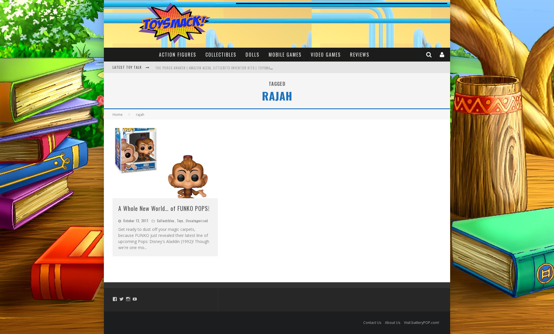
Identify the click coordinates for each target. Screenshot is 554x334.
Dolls (252, 54)
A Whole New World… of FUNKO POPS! (163, 208)
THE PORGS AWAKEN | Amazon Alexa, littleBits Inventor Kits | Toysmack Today (220, 68)
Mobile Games (285, 54)
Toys (180, 220)
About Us (392, 322)
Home (118, 114)
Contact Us (372, 322)
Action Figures (177, 54)
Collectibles (220, 54)
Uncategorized (197, 220)
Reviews (359, 54)
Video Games (326, 54)
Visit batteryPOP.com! (421, 322)
